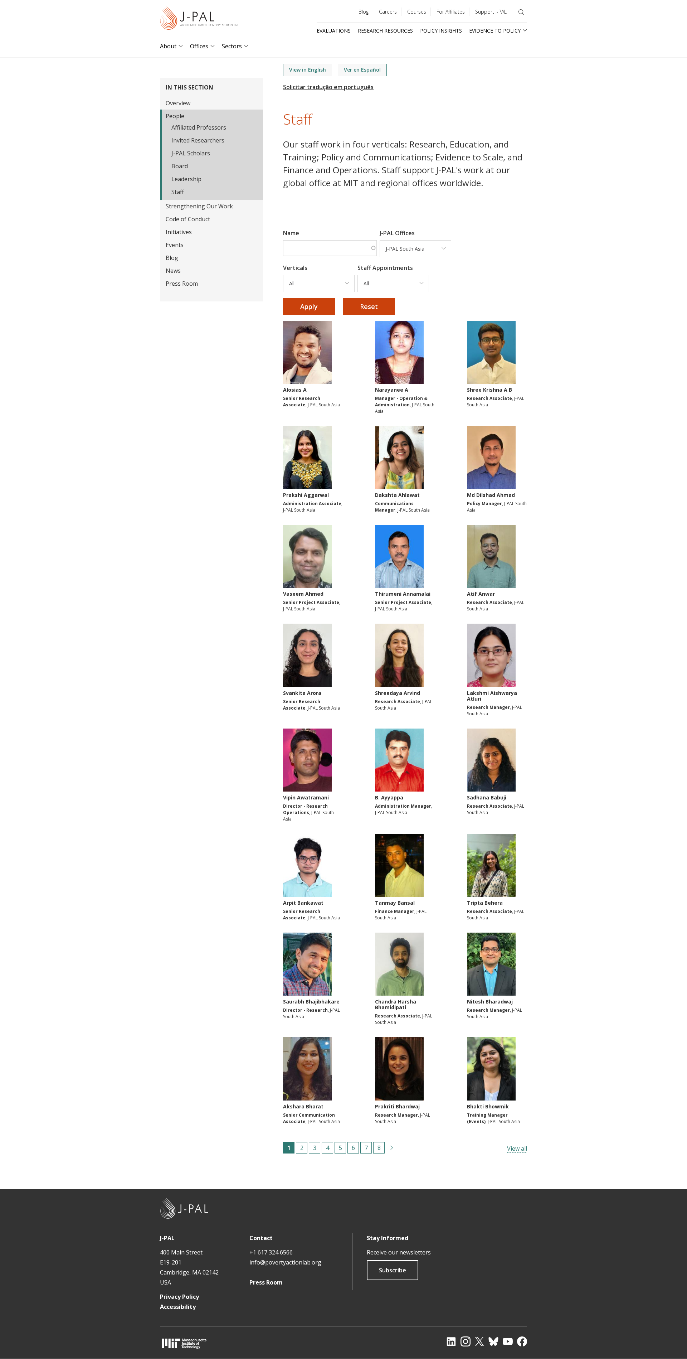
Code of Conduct (188, 219)
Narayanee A (391, 389)
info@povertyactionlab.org (285, 1262)
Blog (364, 11)
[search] (521, 12)
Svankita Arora (302, 693)
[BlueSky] (493, 1341)
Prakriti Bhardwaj (397, 1106)
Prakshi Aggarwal (306, 495)
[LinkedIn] (451, 1341)
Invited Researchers (197, 140)
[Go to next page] (392, 1148)
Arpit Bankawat (303, 902)
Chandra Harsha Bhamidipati (395, 1004)
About (168, 46)
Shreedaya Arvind (397, 693)
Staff (177, 192)
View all (517, 1148)
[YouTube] (508, 1341)
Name (291, 233)
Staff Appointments (385, 268)
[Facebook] (522, 1341)
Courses (416, 11)
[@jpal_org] (466, 1341)
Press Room (182, 283)
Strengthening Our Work (199, 206)
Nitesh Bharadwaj (490, 1001)
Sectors (232, 46)
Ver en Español (362, 69)
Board (179, 166)
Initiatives (179, 232)
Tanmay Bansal (395, 902)
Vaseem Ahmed (303, 593)
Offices (199, 46)
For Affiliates (451, 11)
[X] (479, 1341)
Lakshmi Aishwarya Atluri (492, 696)
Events (175, 245)
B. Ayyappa (389, 797)
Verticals (295, 268)
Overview (178, 103)
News (173, 271)
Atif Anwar (481, 593)
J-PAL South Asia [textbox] (405, 248)
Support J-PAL (491, 11)
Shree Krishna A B (489, 389)
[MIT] (184, 1343)
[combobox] (415, 248)
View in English (307, 69)
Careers (388, 11)
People (175, 116)
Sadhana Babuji (486, 797)
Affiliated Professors (198, 127)
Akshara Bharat (303, 1106)
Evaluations (334, 30)
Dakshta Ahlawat (397, 495)
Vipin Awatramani (306, 797)
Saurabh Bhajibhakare (311, 1001)
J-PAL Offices (397, 233)
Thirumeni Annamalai (402, 593)
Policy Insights (441, 30)
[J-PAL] (199, 19)
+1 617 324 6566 (271, 1252)
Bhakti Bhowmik (488, 1106)
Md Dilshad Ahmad (491, 495)
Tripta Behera (485, 902)
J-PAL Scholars (190, 153)
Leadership (186, 179)
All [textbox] (291, 283)
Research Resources (385, 30)
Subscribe (392, 1270)
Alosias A (295, 389)
